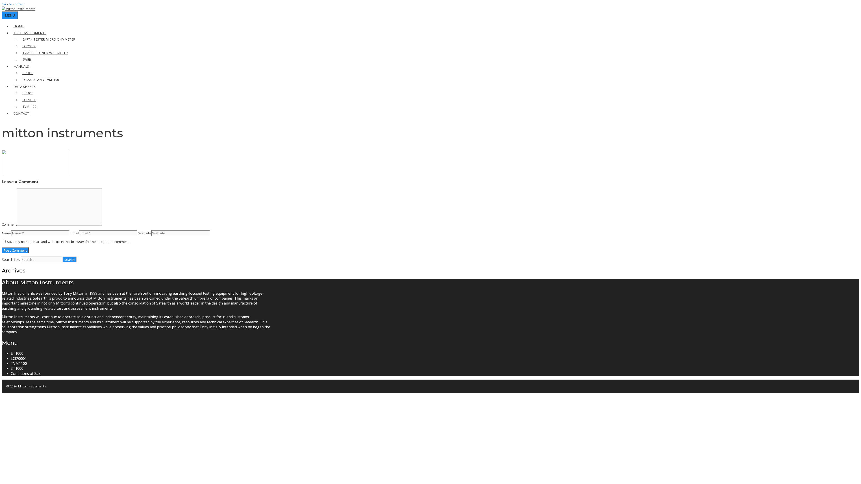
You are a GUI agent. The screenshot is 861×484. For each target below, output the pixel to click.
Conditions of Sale (26, 373)
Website (144, 233)
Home (18, 26)
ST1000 (17, 368)
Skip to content (13, 4)
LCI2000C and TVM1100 (40, 80)
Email (75, 233)
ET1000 (27, 73)
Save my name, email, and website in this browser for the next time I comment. (68, 241)
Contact (21, 113)
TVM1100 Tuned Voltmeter (45, 53)
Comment (9, 224)
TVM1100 (29, 106)
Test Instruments (29, 32)
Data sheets (24, 86)
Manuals (21, 66)
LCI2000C (29, 46)
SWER (26, 59)
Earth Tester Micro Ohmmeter (48, 39)
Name (6, 233)
